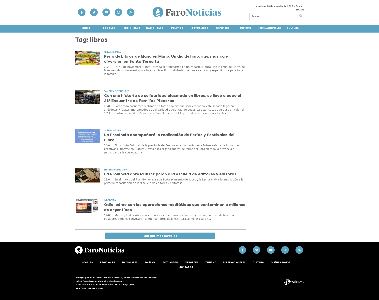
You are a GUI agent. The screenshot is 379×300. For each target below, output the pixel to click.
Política (177, 28)
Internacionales (269, 28)
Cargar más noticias (160, 235)
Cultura (293, 28)
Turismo (245, 28)
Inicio (86, 28)
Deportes (222, 28)
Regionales (132, 28)
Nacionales (154, 28)
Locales (109, 28)
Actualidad (199, 28)
